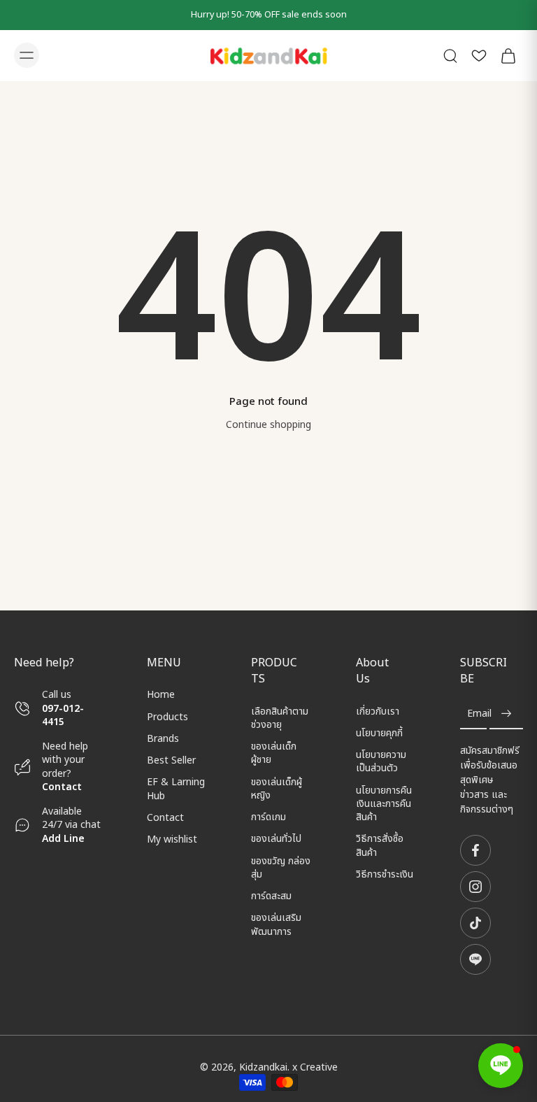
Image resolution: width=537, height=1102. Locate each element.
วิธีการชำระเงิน (384, 874)
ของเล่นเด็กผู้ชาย (273, 753)
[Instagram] (475, 886)
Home (161, 694)
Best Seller (171, 760)
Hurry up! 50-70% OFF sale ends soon (269, 15)
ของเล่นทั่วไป (276, 839)
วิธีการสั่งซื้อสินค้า (379, 846)
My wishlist (172, 839)
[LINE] (475, 959)
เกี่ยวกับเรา (377, 711)
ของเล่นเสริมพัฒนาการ (276, 925)
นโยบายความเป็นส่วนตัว (381, 761)
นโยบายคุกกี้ (379, 733)
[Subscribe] (506, 714)
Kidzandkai (263, 1067)
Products (167, 717)
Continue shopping (268, 424)
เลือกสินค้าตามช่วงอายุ (279, 718)
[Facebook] (475, 850)
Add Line (63, 838)
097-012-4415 (63, 715)
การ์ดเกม (268, 817)
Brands (163, 738)
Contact (62, 787)
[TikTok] (475, 923)
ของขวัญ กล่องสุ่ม (280, 868)
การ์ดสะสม (271, 896)
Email (479, 714)
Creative (319, 1067)
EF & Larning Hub (176, 789)
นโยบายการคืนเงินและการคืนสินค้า (384, 804)
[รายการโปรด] (479, 56)
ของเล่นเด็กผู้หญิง (276, 789)
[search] (450, 55)
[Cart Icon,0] (507, 56)
